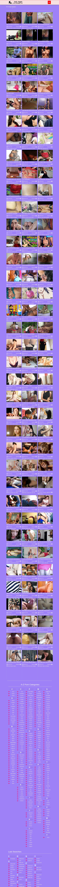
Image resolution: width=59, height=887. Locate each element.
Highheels (31, 799)
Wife (48, 848)
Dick (29, 165)
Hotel (30, 809)
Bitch (11, 96)
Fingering (25, 423)
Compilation (21, 740)
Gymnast (30, 782)
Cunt (16, 96)
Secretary (48, 715)
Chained (14, 28)
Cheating (17, 286)
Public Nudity (39, 818)
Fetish (30, 721)
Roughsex (39, 838)
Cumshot (34, 614)
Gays (31, 757)
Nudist (39, 759)
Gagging (30, 751)
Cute (46, 458)
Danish (21, 776)
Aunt (17, 303)
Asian (14, 79)
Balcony (9, 689)
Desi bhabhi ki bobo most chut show (29, 196)
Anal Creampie (46, 217)
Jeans (30, 832)
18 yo (25, 28)
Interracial (31, 823)
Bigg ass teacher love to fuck (44, 368)
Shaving (48, 723)
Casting (21, 717)
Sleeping (48, 738)
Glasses (30, 767)
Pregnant (39, 814)
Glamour (30, 765)
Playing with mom (25, 673)
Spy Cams (48, 760)
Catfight (21, 719)
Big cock (44, 28)
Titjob (48, 796)
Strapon (48, 765)
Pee (39, 800)
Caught (14, 286)
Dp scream (21, 886)
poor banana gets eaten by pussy (45, 488)
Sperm (48, 754)
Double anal (21, 882)
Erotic (28, 458)
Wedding (48, 842)
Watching (48, 838)
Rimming (39, 832)
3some (25, 96)
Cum (29, 545)
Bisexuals (29, 45)
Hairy (30, 787)
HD (31, 165)
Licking (30, 862)
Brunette (15, 131)
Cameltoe (22, 711)
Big (15, 337)
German (30, 759)
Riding (39, 830)
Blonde (16, 389)
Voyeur (48, 833)
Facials (16, 251)
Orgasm (39, 776)
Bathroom (25, 45)
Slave (48, 736)
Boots (33, 511)
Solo (48, 746)
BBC (9, 148)
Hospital (30, 805)
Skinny (48, 732)
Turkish (48, 809)
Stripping (48, 767)
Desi (47, 528)
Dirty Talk (33, 492)
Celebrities (22, 721)
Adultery (9, 337)
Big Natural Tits (13, 62)
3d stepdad (13, 876)
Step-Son (48, 748)
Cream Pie (48, 511)
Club (22, 734)
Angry (11, 320)
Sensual (48, 717)
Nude (39, 757)
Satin (48, 711)
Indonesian (30, 820)
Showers (48, 727)
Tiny (48, 794)
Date (10, 6)
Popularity (14, 6)
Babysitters (13, 748)
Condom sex (21, 742)
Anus (43, 372)
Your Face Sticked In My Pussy (28, 593)
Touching (48, 804)
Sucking (48, 771)
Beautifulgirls (16, 45)
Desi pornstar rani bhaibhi (12, 213)
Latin (31, 854)
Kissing (30, 839)
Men (39, 719)
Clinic (27, 631)
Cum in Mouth (33, 545)
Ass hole (13, 736)
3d (26, 62)
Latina (30, 856)
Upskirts (48, 822)
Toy (48, 805)
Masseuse (39, 713)
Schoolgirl (48, 713)
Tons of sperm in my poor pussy (13, 144)
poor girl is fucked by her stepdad (29, 541)
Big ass (46, 96)
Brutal (30, 234)
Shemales (48, 725)
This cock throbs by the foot (43, 24)
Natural (39, 751)
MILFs (30, 423)
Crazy (33, 337)
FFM (30, 723)
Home (30, 801)
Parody (39, 796)
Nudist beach (30, 876)
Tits (48, 798)
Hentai (30, 795)
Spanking (48, 752)
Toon (48, 802)
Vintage (48, 829)
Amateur (40, 28)
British (11, 28)
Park (39, 794)
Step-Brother (13, 791)
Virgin (48, 831)
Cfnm (31, 614)
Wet (48, 844)
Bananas (41, 492)
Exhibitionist (21, 816)
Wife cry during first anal (12, 679)
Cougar (21, 744)
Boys (13, 200)
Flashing (30, 732)
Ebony (22, 805)
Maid (39, 709)
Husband (30, 813)
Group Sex (30, 778)
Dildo (47, 423)
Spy (48, 758)
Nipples (39, 755)
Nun (39, 761)
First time (30, 729)
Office (39, 770)
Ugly (48, 818)
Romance (39, 834)
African (9, 79)
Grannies (30, 774)
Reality (39, 827)
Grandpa (30, 772)
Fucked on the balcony (11, 685)
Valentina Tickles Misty (27, 454)
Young (48, 855)
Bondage (49, 114)
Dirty (30, 492)
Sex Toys (48, 719)
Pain (48, 677)
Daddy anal (21, 876)
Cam (22, 709)
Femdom (31, 683)
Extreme (21, 818)
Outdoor (39, 780)
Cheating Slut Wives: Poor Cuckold (14, 420)
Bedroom (13, 762)
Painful (39, 787)
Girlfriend (30, 761)
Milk (39, 727)
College (21, 738)
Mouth (39, 742)
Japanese (31, 830)
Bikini (9, 492)
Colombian (34, 234)
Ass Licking (13, 738)
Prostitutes (39, 816)
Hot (30, 807)
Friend (30, 742)
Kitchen (30, 841)
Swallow (48, 773)
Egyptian (22, 807)
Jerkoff (30, 834)
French (30, 740)
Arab (9, 96)
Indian (32, 648)
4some (13, 713)
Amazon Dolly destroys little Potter (14, 488)
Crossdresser (21, 750)
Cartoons (32, 251)
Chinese (22, 727)
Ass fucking (50, 200)
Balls (15, 528)
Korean (30, 843)
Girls (31, 131)
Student (48, 769)
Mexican (39, 721)
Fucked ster (9, 299)
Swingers (48, 777)
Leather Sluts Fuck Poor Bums (13, 507)
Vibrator (48, 827)
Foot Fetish (30, 734)
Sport (48, 756)
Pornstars (39, 810)
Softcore (48, 744)
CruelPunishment (25, 679)
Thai (48, 792)
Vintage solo (39, 880)
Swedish (48, 775)
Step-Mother (39, 740)
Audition (14, 303)
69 (24, 79)
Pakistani (39, 789)
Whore (48, 846)
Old (39, 772)
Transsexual (48, 807)
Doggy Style (48, 45)
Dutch (22, 800)
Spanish (48, 750)
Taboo (48, 782)
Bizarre (13, 774)
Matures (39, 717)
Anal (30, 62)
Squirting (48, 762)
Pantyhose (39, 792)
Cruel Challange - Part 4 (11, 385)
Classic (21, 729)
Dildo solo (21, 880)
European (48, 671)
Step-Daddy (21, 772)
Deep (22, 780)
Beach (28, 79)
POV (39, 812)
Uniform (48, 820)
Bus (13, 799)
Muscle (39, 744)
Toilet (48, 800)
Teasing (48, 788)
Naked (39, 749)
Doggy (22, 790)
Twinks (48, 811)
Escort (22, 813)
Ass (30, 320)
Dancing (22, 774)
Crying (14, 683)
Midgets (39, 723)
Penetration (39, 802)
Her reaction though (42, 679)
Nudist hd (30, 878)
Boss (30, 528)
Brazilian (33, 372)
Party (39, 798)
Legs (31, 858)
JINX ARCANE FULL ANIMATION (13, 230)
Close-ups (48, 28)
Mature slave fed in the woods (28, 334)
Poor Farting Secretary (42, 351)
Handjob (30, 789)
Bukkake (13, 797)
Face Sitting (50, 337)
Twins (48, 813)
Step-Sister (48, 731)
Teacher (48, 786)
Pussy (39, 821)
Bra (29, 28)
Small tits (48, 740)
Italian (30, 825)
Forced (30, 738)
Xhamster (18, 26)
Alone (27, 28)
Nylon (39, 765)
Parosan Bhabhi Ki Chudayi (43, 41)
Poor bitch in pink (10, 93)
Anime (13, 726)
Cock (22, 736)
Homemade (30, 803)
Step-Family (30, 713)
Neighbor (39, 753)
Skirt (48, 734)
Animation (11, 165)
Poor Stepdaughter (26, 179)
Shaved (48, 721)
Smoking (48, 742)
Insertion (30, 821)
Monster (39, 736)
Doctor (22, 788)
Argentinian (45, 286)
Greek (30, 776)
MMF (39, 731)
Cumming (22, 760)
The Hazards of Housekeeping (44, 668)
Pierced (39, 806)
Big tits (47, 79)
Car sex (17, 62)
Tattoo (48, 784)
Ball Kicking (47, 131)
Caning (31, 475)
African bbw (13, 881)
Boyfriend (43, 631)
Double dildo (21, 884)
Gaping (30, 755)
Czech (17, 631)
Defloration (22, 784)
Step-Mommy (39, 732)
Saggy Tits (48, 709)
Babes (44, 79)
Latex (30, 852)
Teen (48, 790)
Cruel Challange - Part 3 (27, 385)
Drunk (22, 798)
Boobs (32, 217)
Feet (30, 715)
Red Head (39, 829)
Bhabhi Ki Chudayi (26, 41)
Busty (13, 801)
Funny (30, 746)
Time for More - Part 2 (42, 454)
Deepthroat (44, 251)
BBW (9, 28)
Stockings (48, 764)
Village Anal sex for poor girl (12, 76)
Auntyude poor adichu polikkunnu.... (14, 673)
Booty (13, 783)
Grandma (30, 771)
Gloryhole (30, 769)
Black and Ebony (18, 79)
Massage (33, 423)
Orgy (39, 778)
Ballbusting (12, 148)
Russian (39, 840)
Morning (39, 738)
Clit (22, 731)
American (44, 545)
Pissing (39, 808)
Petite (39, 804)
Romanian (39, 836)
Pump (39, 820)
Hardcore (30, 791)
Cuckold (12, 251)
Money (39, 734)
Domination (18, 28)
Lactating (30, 848)
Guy (30, 780)
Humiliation (30, 811)
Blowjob (32, 45)
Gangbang (30, 753)
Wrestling (48, 850)
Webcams (48, 840)
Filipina (30, 725)
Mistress (39, 729)
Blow (46, 165)
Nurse (39, 763)
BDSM (31, 96)
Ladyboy (30, 850)
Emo (22, 809)
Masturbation (39, 715)
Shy (48, 729)
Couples (31, 28)
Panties (39, 790)
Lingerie (30, 864)
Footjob (30, 736)
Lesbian (32, 458)
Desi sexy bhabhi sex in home (44, 230)
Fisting (30, 731)
